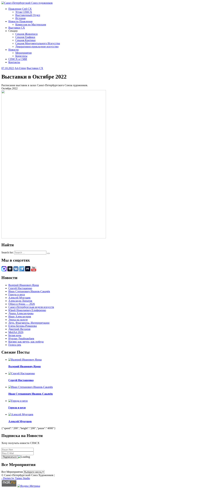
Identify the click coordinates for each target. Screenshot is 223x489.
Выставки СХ (16, 27)
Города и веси (16, 294)
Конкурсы (21, 55)
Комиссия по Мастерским (30, 24)
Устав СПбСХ (23, 11)
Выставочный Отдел (27, 15)
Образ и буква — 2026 (21, 303)
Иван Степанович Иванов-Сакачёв (29, 291)
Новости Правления (20, 21)
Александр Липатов (20, 300)
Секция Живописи (26, 33)
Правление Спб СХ (20, 8)
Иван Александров (19, 316)
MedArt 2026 (15, 332)
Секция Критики (25, 40)
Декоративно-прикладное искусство (37, 46)
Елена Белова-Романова (22, 325)
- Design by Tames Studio (15, 478)
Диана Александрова (20, 313)
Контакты (14, 62)
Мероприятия (23, 52)
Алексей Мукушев (19, 297)
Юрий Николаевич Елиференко (27, 310)
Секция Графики (25, 37)
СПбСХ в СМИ (17, 59)
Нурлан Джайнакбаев (21, 338)
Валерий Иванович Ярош (23, 285)
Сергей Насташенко (20, 288)
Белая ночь (14, 335)
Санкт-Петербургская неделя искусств (31, 307)
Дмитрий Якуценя (19, 329)
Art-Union (20, 68)
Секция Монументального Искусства (37, 43)
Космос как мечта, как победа (26, 341)
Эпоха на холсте (18, 319)
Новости (13, 49)
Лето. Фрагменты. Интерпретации (28, 322)
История (20, 18)
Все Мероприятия (12, 471)
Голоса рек (14, 344)
